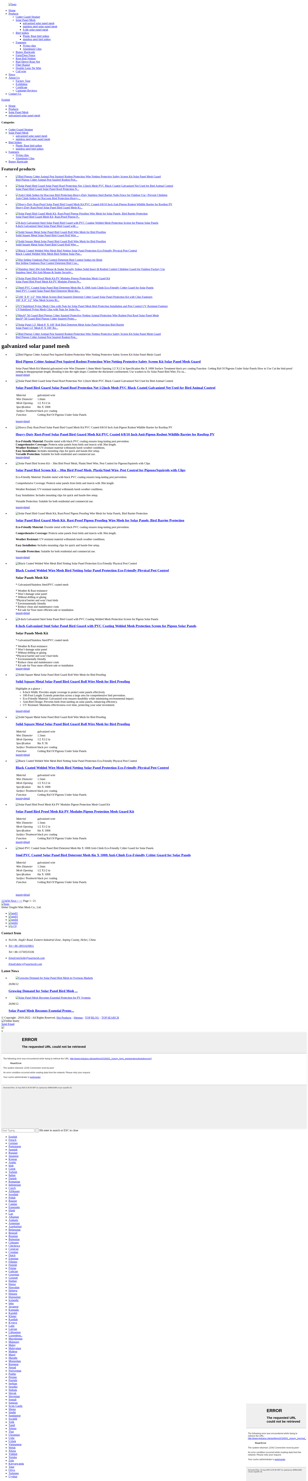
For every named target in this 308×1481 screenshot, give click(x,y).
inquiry (20, 374)
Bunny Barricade (25, 52)
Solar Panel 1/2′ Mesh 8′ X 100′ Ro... (37, 327)
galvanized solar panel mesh (38, 23)
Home (12, 10)
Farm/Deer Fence (25, 55)
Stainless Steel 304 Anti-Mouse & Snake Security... (44, 272)
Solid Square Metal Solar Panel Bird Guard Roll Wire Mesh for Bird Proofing (73, 681)
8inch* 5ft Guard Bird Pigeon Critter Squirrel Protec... (46, 318)
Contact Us (15, 93)
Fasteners (21, 42)
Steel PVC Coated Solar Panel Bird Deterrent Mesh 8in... (48, 290)
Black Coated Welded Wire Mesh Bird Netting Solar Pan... (49, 253)
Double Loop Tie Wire (28, 68)
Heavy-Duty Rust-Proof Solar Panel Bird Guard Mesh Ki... (49, 207)
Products (13, 13)
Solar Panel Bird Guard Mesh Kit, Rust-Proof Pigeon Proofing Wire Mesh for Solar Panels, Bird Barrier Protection (100, 520)
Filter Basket (23, 64)
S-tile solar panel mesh (35, 29)
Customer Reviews (26, 90)
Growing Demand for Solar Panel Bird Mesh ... (43, 991)
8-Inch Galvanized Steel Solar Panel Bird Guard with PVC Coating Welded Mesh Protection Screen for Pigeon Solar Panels (106, 626)
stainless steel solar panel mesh (40, 26)
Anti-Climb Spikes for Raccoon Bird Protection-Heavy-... (48, 198)
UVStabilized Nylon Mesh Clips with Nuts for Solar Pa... (48, 309)
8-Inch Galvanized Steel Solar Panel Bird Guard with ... (47, 226)
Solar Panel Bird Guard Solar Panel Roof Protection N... (47, 189)
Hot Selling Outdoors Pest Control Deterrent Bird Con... (47, 263)
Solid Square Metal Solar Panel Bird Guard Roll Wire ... (47, 235)
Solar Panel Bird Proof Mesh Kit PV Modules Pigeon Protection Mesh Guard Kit (75, 811)
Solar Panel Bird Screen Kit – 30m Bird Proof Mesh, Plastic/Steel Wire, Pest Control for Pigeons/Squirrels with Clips (100, 470)
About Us (14, 77)
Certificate (21, 87)
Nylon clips (29, 45)
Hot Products (64, 1017)
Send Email (7, 1024)
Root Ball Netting (26, 58)
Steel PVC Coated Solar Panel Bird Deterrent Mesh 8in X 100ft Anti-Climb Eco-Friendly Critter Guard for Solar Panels (103, 855)
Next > (14, 900)
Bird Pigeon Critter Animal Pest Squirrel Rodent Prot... (46, 179)
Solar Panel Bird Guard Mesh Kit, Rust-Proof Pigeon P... (48, 216)
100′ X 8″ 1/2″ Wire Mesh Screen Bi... (37, 300)
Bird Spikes (22, 32)
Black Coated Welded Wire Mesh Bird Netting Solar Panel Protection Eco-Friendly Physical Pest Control (92, 570)
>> (20, 900)
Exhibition (21, 84)
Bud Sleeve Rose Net (28, 61)
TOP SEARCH (110, 1017)
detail (27, 374)
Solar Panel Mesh (25, 20)
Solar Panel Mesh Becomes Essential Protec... (41, 1011)
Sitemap (78, 1017)
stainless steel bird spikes (37, 39)
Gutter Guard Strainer (28, 16)
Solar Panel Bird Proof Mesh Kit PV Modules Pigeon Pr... (48, 281)
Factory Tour (23, 80)
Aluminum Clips (32, 48)
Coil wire (21, 71)
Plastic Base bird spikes (36, 36)
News (12, 74)
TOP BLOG (92, 1017)
